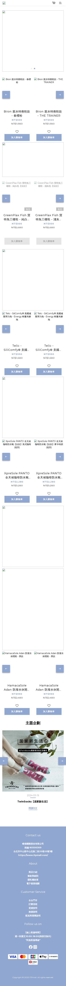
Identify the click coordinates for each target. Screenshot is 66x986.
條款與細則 (33, 875)
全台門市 (33, 900)
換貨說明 (33, 911)
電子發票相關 (33, 883)
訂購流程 (33, 904)
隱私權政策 (33, 879)
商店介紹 (33, 872)
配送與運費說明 (33, 915)
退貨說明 (33, 908)
